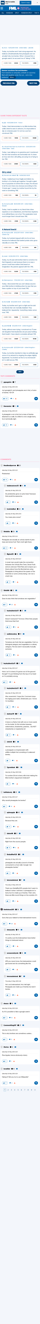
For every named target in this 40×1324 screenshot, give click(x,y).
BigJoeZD (10, 554)
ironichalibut (11, 509)
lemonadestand (12, 880)
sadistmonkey (12, 634)
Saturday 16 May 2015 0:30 (10, 387)
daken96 (10, 833)
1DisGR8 (7, 590)
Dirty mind (6, 172)
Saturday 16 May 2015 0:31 (9, 411)
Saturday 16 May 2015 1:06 (13, 838)
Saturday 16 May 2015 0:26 (10, 595)
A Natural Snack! (9, 230)
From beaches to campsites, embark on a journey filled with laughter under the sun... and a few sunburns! (18, 74)
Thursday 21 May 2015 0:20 (13, 981)
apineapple (11, 812)
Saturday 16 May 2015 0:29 (10, 1030)
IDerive (6, 1047)
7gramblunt (11, 767)
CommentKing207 (10, 1025)
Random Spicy (26, 13)
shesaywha (11, 930)
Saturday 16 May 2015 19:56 (13, 772)
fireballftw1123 (12, 854)
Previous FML (9, 83)
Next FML (33, 83)
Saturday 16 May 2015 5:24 (13, 746)
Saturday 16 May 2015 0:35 (13, 490)
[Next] (35, 1090)
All (3, 13)
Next (20, 371)
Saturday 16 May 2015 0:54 (13, 817)
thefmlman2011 (9, 909)
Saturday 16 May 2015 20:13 (13, 514)
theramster (8, 406)
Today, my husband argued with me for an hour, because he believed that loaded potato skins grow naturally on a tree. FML (19, 241)
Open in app (25, 2)
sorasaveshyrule (13, 953)
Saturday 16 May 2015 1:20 (12, 639)
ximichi (9, 742)
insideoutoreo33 (13, 486)
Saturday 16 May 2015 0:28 (13, 615)
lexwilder (7, 1069)
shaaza (6, 1003)
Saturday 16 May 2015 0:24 (10, 536)
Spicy (17, 13)
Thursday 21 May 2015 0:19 (13, 885)
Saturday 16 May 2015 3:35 (13, 958)
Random (9, 13)
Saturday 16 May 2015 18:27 (13, 559)
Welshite (7, 531)
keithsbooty (8, 792)
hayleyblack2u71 (13, 611)
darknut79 (10, 714)
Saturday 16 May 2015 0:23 (9, 470)
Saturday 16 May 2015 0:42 (13, 718)
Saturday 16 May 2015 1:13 (12, 934)
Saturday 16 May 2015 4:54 (13, 859)
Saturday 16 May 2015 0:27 (9, 668)
